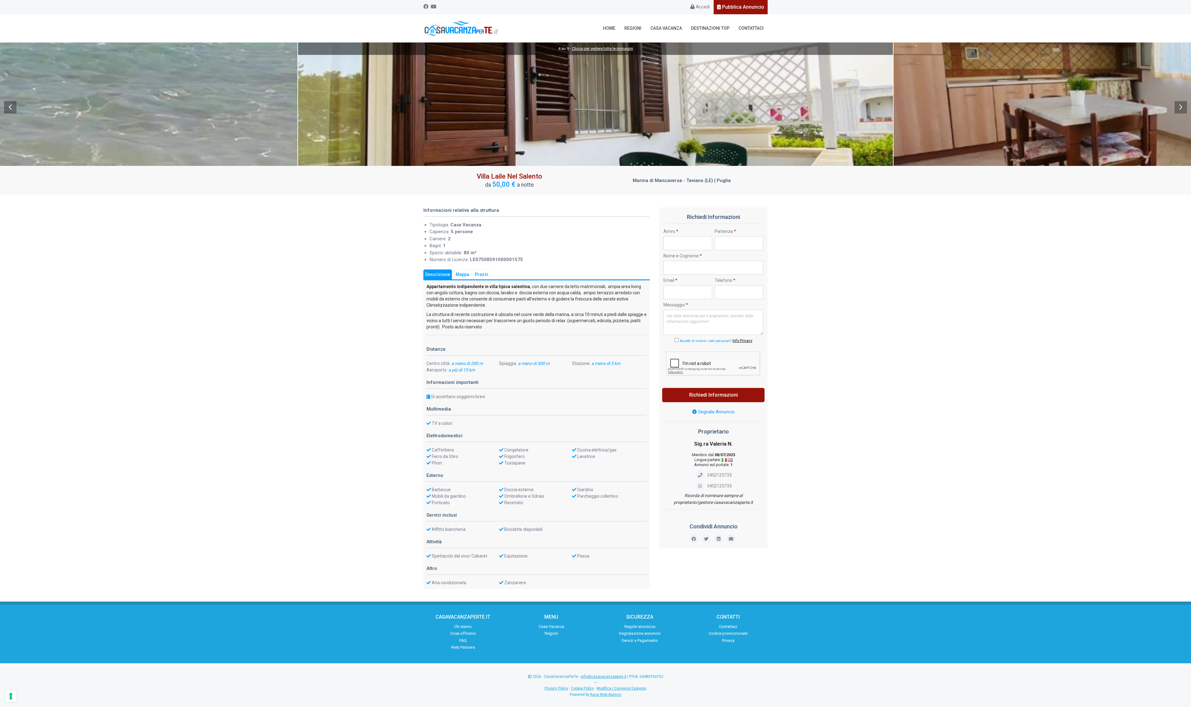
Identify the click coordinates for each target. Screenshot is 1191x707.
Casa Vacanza (666, 28)
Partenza (725, 231)
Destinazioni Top (710, 28)
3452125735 (719, 475)
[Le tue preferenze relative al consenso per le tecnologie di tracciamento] (11, 696)
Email (670, 280)
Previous (10, 107)
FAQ (463, 640)
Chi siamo (463, 626)
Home (609, 28)
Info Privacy (742, 341)
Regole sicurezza (639, 626)
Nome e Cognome (682, 255)
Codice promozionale (728, 633)
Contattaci (751, 28)
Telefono (725, 280)
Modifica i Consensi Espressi (621, 688)
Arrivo (670, 231)
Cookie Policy (582, 688)
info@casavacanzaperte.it (604, 676)
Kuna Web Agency (605, 694)
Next (1181, 107)
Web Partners (463, 647)
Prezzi (481, 274)
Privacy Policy (556, 688)
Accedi (702, 7)
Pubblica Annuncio (742, 7)
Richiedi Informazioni (713, 395)
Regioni (632, 28)
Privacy (728, 640)
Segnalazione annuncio (640, 633)
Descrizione (437, 274)
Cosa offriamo (463, 633)
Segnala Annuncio (716, 412)
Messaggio (675, 304)
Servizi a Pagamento (640, 640)
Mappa (462, 274)
